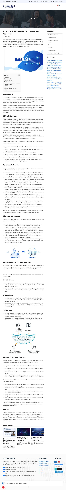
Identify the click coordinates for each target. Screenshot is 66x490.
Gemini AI (50, 47)
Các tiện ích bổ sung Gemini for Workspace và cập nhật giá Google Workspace (54, 79)
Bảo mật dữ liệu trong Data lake (10, 88)
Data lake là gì (6, 77)
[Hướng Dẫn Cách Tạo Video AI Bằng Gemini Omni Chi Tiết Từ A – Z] (37, 431)
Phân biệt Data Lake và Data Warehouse (11, 83)
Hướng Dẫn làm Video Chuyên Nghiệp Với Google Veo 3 (22, 439)
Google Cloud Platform (53, 34)
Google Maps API (51, 50)
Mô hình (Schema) (8, 84)
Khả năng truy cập (8, 85)
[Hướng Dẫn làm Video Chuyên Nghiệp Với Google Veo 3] (23, 431)
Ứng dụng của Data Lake (9, 81)
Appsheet (50, 44)
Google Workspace (52, 37)
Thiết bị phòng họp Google (53, 53)
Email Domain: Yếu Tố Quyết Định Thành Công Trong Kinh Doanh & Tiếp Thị (54, 70)
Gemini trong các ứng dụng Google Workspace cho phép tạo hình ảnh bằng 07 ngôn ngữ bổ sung (54, 84)
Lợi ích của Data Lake (8, 80)
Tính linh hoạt (7, 87)
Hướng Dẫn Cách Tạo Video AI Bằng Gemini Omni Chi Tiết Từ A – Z (36, 439)
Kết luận (5, 90)
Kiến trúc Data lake (7, 78)
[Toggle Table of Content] (18, 75)
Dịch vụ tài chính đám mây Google (54, 60)
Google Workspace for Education (53, 41)
